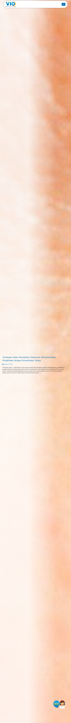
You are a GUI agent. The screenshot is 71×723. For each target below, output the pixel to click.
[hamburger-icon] (63, 4)
